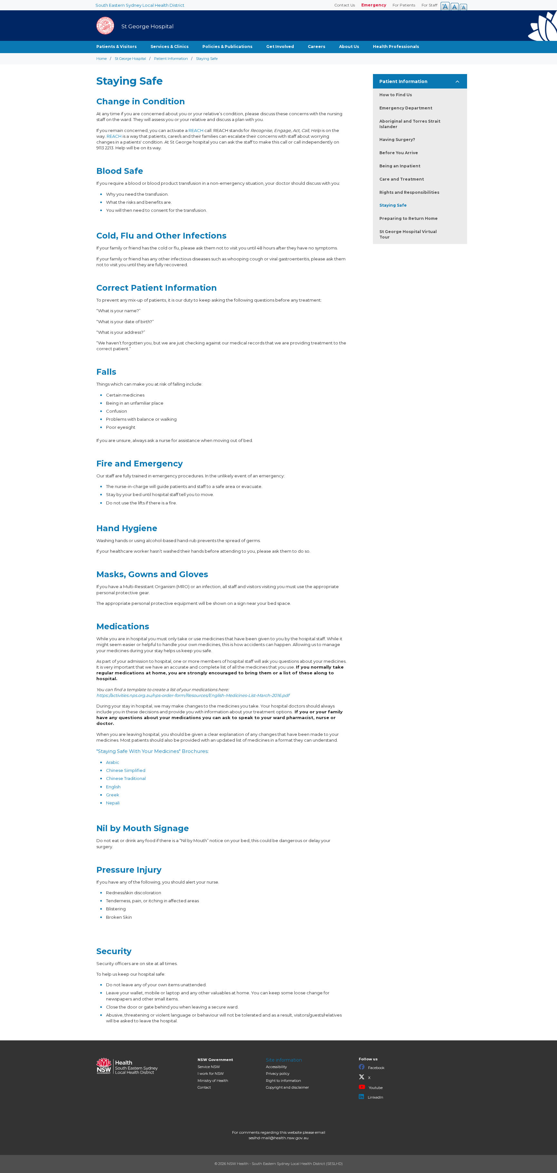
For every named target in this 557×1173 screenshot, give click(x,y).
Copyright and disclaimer (287, 1087)
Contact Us (344, 5)
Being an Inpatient (399, 166)
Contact (204, 1087)
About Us (349, 46)
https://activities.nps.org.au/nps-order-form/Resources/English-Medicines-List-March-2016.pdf (192, 695)
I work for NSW (211, 1073)
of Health (213, 1080)
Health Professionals (396, 46)
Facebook (376, 1067)
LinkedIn (375, 1097)
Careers (316, 46)
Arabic (112, 762)
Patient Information (171, 58)
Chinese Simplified (125, 770)
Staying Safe (393, 205)
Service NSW (209, 1067)
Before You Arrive (398, 152)
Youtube (375, 1087)
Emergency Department (405, 108)
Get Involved (280, 46)
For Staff (429, 5)
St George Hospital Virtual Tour (408, 234)
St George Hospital (130, 58)
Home (101, 58)
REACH (196, 130)
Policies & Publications (227, 46)
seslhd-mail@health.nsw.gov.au (278, 1137)
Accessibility (276, 1067)
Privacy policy (277, 1073)
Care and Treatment (401, 179)
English (113, 786)
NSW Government (215, 1059)
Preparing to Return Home (408, 218)
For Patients (404, 5)
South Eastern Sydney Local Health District (139, 5)
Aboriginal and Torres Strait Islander (409, 124)
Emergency (373, 5)
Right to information (283, 1080)
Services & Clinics (170, 46)
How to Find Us (395, 94)
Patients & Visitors (116, 46)
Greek (112, 794)
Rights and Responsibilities (409, 192)
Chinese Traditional (126, 778)
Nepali (113, 802)
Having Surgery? (397, 139)
